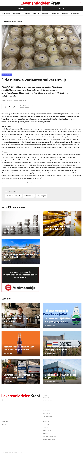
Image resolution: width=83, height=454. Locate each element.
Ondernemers (6, 13)
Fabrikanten (17, 13)
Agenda (4, 424)
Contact (46, 427)
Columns (65, 13)
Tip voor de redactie (49, 436)
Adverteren (47, 430)
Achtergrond (75, 13)
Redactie (5, 100)
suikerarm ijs (28, 196)
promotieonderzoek (13, 196)
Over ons (46, 424)
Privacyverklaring (49, 440)
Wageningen (41, 196)
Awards (62, 8)
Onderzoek (45, 13)
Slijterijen (36, 13)
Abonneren (47, 433)
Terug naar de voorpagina (13, 21)
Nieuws (21, 8)
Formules (27, 13)
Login (79, 3)
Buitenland (55, 13)
